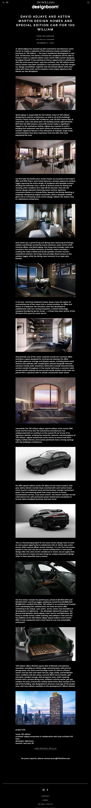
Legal (45, 800)
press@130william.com (60, 758)
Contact (45, 796)
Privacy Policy (45, 804)
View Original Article (45, 748)
